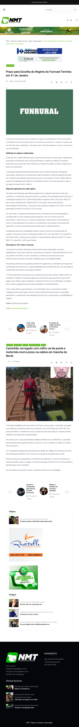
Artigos (22, 602)
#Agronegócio (10, 65)
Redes (42, 519)
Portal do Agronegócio (19, 308)
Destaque (23, 519)
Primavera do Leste (47, 622)
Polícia (37, 519)
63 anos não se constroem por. (31, 604)
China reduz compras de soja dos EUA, (31, 325)
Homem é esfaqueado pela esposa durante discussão (30, 489)
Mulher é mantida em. (22, 689)
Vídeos (46, 519)
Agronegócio (24, 612)
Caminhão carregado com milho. (26, 699)
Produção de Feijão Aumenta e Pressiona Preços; (54, 326)
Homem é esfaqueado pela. (24, 708)
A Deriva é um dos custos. (29, 614)
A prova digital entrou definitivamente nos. (35, 624)
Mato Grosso (30, 519)
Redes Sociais (40, 602)
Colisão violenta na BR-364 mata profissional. (36, 521)
